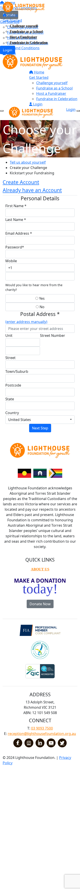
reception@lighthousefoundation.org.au (42, 733)
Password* (14, 247)
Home (12, 15)
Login (11, 53)
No (41, 306)
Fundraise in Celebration (29, 42)
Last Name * (15, 219)
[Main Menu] (2, 110)
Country (12, 412)
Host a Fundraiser (23, 37)
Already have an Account (32, 190)
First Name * (15, 205)
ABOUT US (40, 569)
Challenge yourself (24, 26)
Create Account (21, 182)
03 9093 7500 (42, 728)
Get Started (12, 20)
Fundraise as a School (26, 31)
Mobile (11, 260)
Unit (8, 335)
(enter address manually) (26, 321)
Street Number (52, 335)
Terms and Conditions (21, 48)
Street (10, 357)
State (9, 399)
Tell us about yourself (28, 162)
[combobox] (40, 419)
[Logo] (24, 6)
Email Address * (18, 233)
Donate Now (40, 603)
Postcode (13, 385)
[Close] (78, 110)
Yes (41, 298)
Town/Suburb (16, 371)
